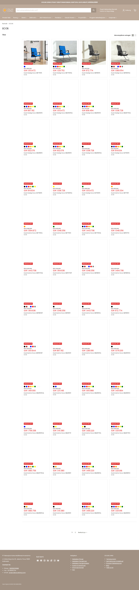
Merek (24, 18)
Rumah (4, 23)
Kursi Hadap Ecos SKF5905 (91, 193)
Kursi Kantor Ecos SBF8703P (62, 273)
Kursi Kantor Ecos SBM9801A (91, 473)
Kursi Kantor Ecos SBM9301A (91, 353)
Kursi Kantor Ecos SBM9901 (62, 513)
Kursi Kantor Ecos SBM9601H (120, 393)
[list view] (135, 35)
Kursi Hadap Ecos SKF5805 (33, 193)
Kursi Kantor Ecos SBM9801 (62, 473)
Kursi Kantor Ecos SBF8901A (91, 313)
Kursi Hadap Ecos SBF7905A (62, 73)
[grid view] (132, 35)
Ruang (15, 18)
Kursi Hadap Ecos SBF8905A (120, 73)
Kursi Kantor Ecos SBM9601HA (34, 433)
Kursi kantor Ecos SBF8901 (61, 313)
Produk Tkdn (6, 18)
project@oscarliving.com (17, 573)
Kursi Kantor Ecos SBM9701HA (34, 473)
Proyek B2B (82, 18)
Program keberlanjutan (97, 18)
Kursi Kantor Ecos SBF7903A (91, 233)
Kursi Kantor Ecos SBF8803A (120, 273)
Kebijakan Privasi (77, 559)
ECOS (25, 75)
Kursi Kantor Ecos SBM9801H (120, 473)
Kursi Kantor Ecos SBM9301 (62, 353)
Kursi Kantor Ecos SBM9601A (91, 393)
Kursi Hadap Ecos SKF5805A (62, 193)
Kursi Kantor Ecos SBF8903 (120, 313)
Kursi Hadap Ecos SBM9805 (33, 153)
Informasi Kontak (78, 568)
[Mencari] (93, 10)
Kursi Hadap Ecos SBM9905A (92, 153)
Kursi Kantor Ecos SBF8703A (33, 273)
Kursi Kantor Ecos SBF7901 (120, 193)
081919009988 (14, 568)
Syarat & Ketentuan (79, 565)
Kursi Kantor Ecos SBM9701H (120, 433)
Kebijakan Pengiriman (79, 561)
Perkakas (58, 18)
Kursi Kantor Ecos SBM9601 (62, 393)
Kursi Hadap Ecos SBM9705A (121, 113)
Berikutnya (82, 532)
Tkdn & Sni (109, 568)
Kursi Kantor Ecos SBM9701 (62, 433)
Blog (107, 565)
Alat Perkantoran (45, 18)
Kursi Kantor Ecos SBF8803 (91, 273)
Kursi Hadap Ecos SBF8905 (91, 73)
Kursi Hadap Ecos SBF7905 (33, 73)
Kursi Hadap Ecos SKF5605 (120, 153)
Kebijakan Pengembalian (80, 563)
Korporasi (112, 18)
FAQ (73, 570)
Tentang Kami (111, 559)
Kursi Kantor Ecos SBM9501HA (34, 393)
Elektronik (33, 18)
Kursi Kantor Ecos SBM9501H (120, 353)
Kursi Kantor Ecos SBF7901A (33, 233)
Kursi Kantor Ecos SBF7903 (62, 233)
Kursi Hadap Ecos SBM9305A (63, 113)
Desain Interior (70, 18)
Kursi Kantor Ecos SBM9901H (120, 513)
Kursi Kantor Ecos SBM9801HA (34, 513)
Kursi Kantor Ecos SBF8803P (33, 313)
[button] (127, 10)
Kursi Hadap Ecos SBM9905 (62, 153)
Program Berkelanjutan (114, 563)
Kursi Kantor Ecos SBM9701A (91, 433)
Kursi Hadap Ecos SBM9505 (91, 113)
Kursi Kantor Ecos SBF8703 (120, 233)
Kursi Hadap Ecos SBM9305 (33, 113)
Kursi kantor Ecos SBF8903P (33, 353)
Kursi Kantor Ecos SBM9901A (91, 513)
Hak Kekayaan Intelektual (114, 561)
